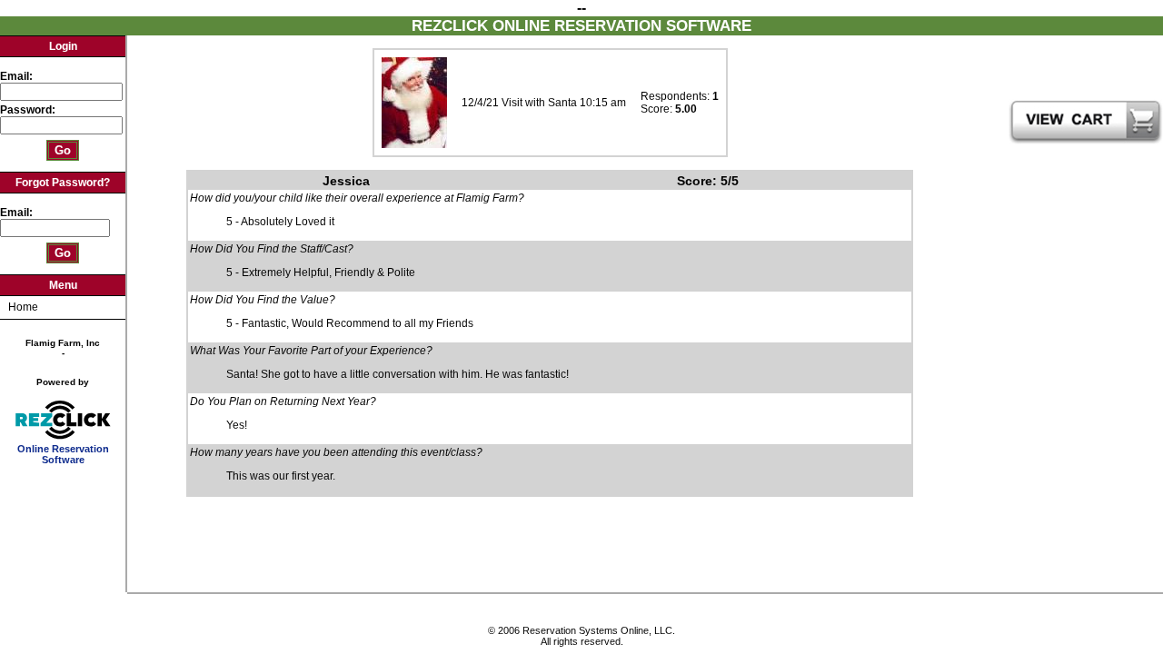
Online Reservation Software (63, 454)
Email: (16, 76)
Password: (29, 110)
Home (23, 307)
